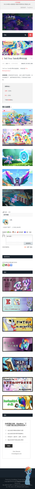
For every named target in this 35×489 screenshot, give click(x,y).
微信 (10, 232)
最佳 (31, 247)
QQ (15, 232)
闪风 (7, 63)
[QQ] (6, 265)
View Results (16, 451)
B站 (6, 95)
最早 (28, 247)
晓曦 (9, 100)
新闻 (32, 63)
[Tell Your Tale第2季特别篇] (17, 48)
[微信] (3, 265)
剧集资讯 (23, 63)
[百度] (11, 265)
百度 (27, 232)
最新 (25, 247)
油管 (6, 91)
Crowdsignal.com (16, 453)
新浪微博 (21, 232)
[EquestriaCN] (17, 21)
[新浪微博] (8, 265)
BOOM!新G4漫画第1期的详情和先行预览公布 (17, 4)
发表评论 (28, 243)
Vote (8, 446)
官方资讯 (28, 63)
